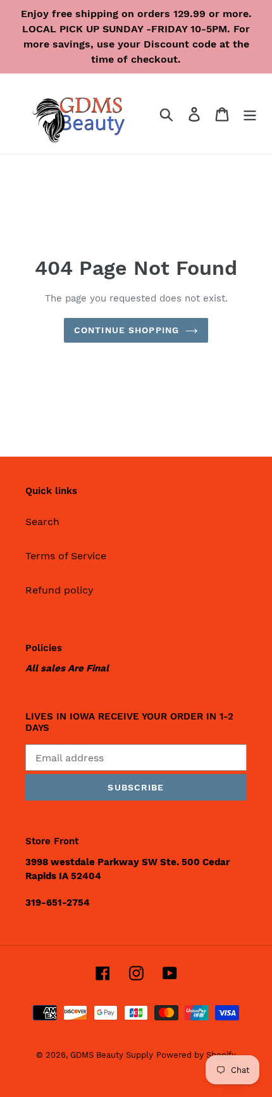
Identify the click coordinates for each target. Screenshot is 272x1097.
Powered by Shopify (196, 1055)
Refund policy (59, 590)
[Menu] (250, 113)
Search (42, 522)
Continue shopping (126, 330)
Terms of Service (65, 556)
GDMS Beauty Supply (111, 1055)
